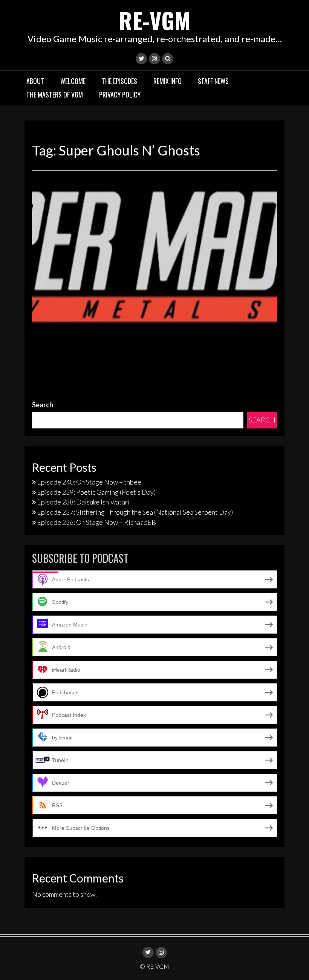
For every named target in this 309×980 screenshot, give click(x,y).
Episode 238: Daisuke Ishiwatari (83, 502)
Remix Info (167, 81)
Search (42, 405)
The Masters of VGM (54, 94)
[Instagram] (154, 58)
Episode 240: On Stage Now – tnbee (89, 482)
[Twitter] (141, 58)
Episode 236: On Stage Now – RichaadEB (96, 522)
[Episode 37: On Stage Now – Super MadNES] (154, 254)
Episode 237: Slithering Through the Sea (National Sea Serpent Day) (135, 512)
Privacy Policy (120, 94)
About (35, 81)
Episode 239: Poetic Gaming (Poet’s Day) (96, 492)
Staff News (213, 81)
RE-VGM (154, 20)
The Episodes (119, 81)
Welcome (73, 81)
